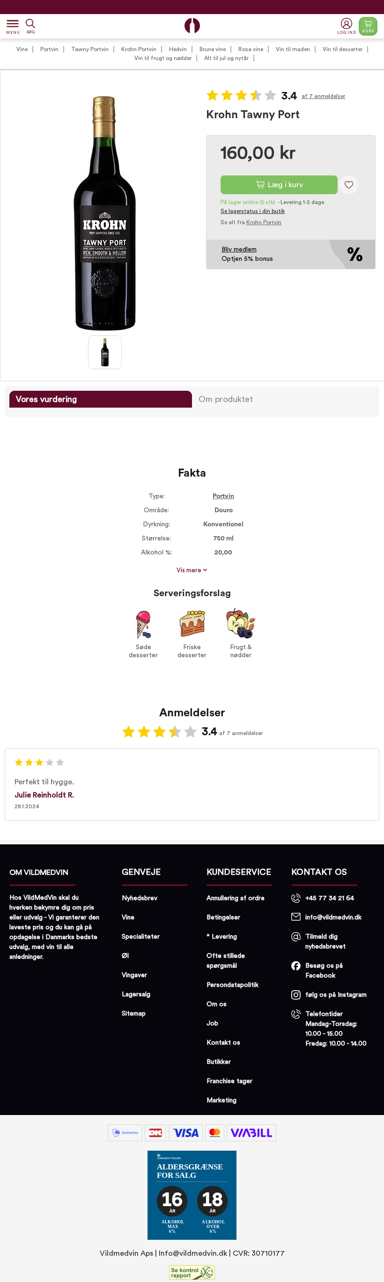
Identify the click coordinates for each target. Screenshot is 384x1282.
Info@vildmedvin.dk (193, 1253)
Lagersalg (136, 994)
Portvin (49, 49)
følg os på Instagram (336, 995)
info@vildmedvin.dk (333, 917)
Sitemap (134, 1013)
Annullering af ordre (236, 898)
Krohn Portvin (138, 49)
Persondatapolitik (232, 985)
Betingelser (223, 917)
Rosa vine (250, 49)
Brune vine (212, 49)
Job (212, 1023)
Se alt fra (251, 222)
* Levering (222, 936)
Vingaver (134, 975)
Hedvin (178, 49)
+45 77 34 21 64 (329, 898)
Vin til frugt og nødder (163, 58)
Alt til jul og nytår (226, 58)
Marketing (221, 1100)
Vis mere (190, 570)
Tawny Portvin (90, 49)
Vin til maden (293, 49)
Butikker (219, 1062)
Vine (22, 49)
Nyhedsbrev (139, 898)
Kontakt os (223, 1042)
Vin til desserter (342, 49)
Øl (125, 956)
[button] (347, 26)
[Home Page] (192, 25)
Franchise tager (229, 1081)
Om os (217, 1004)
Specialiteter (141, 936)
